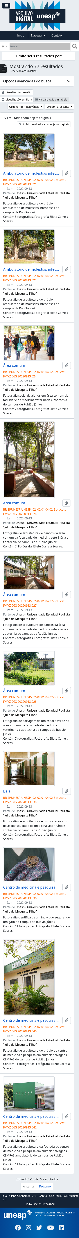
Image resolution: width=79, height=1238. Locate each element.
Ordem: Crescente (58, 106)
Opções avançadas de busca (27, 81)
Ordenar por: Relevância (24, 106)
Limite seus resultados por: (39, 55)
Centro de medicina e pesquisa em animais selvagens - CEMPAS (32, 887)
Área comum (14, 365)
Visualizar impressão (18, 92)
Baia (6, 791)
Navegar (37, 35)
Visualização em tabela (52, 99)
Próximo (45, 1186)
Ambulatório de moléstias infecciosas (32, 173)
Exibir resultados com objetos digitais (45, 124)
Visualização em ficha (18, 99)
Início (20, 35)
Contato (56, 35)
